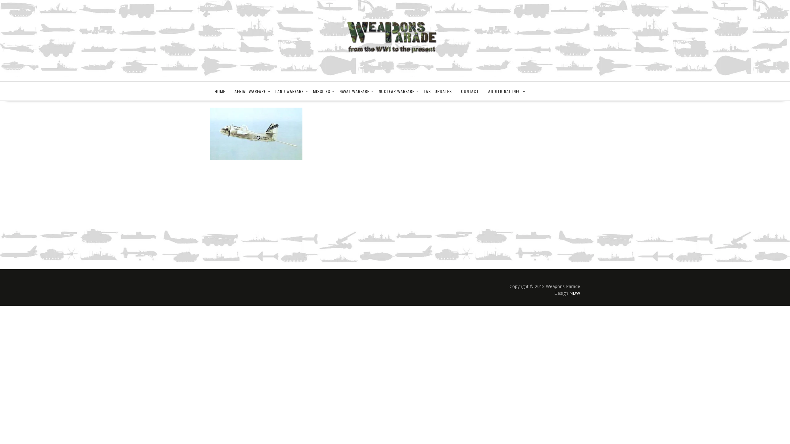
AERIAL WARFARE (250, 91)
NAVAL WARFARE (354, 91)
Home (219, 91)
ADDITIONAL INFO (504, 91)
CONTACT (470, 91)
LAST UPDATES (438, 91)
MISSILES (321, 91)
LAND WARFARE (289, 91)
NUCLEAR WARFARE (396, 91)
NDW (574, 293)
